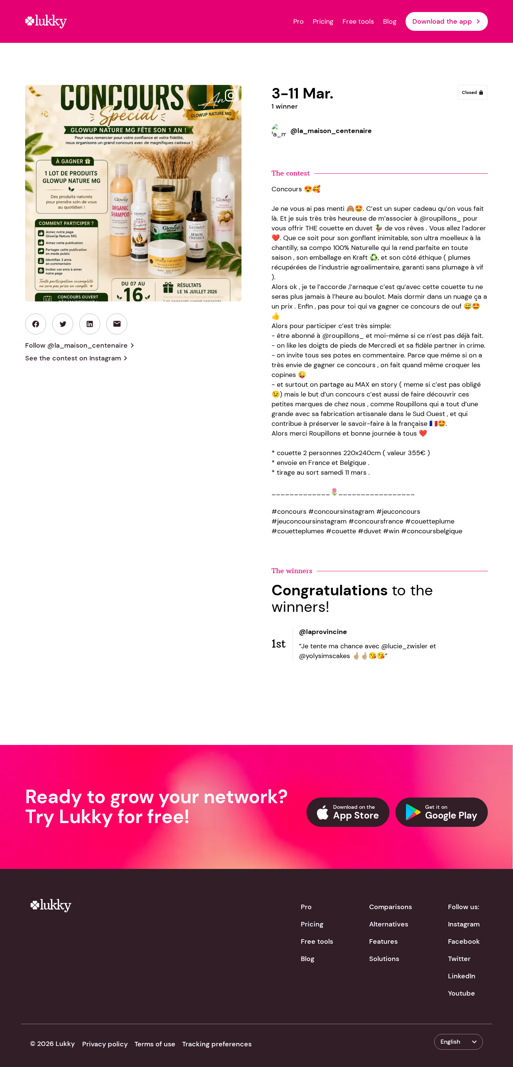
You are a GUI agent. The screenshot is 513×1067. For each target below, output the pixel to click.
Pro (298, 21)
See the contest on (77, 358)
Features (383, 941)
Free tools (358, 21)
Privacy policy (105, 1044)
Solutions (384, 958)
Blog (390, 21)
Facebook (464, 941)
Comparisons (390, 906)
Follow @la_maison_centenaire (81, 345)
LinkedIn (461, 976)
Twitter (459, 958)
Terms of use (154, 1044)
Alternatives (388, 924)
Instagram (464, 924)
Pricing (323, 21)
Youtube (461, 993)
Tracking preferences (217, 1044)
